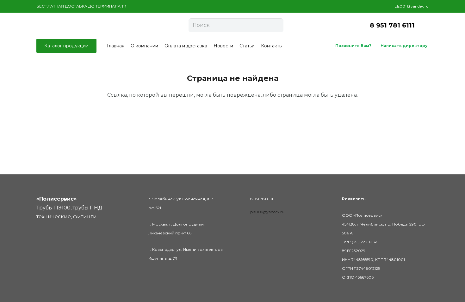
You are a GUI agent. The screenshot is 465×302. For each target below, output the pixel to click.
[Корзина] (422, 25)
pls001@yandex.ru (267, 211)
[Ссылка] (73, 25)
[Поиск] (277, 25)
